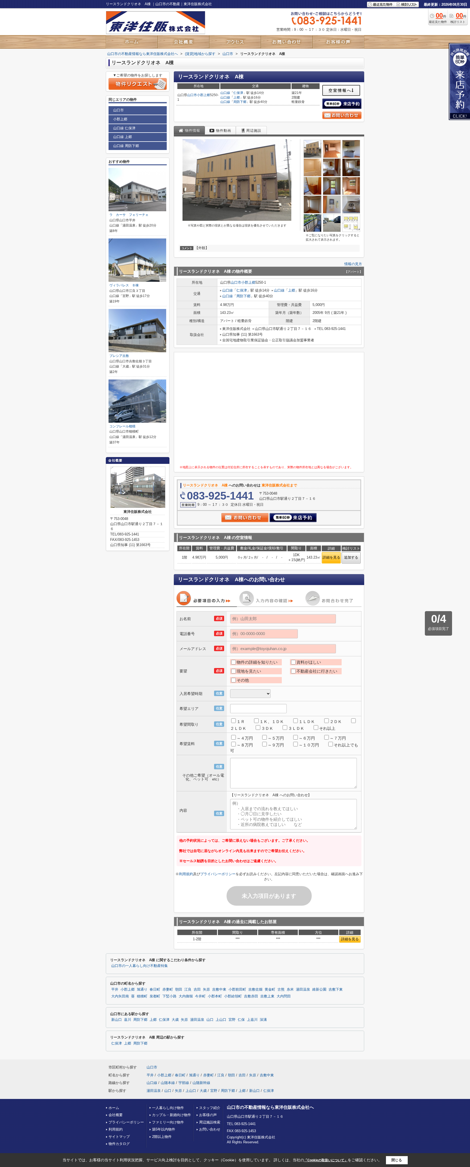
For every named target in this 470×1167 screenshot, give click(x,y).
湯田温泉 (303, 989)
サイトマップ (119, 1137)
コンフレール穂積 (122, 426)
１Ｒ (241, 721)
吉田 (197, 989)
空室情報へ (340, 90)
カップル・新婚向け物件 (171, 1115)
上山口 (221, 1020)
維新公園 (319, 989)
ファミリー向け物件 (168, 1122)
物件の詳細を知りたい (257, 662)
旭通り (142, 989)
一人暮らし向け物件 (168, 1108)
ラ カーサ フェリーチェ (129, 215)
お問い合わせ (209, 1129)
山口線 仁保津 (124, 128)
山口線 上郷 (122, 137)
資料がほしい (308, 662)
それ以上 (327, 728)
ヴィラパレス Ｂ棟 (124, 285)
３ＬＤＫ (296, 728)
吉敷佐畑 (255, 989)
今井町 (200, 996)
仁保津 (238, 93)
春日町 (155, 989)
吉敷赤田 (251, 996)
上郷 (236, 97)
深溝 (263, 1020)
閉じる (396, 1160)
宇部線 (183, 1083)
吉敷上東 (267, 996)
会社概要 (116, 1115)
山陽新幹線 (201, 1083)
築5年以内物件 (163, 1129)
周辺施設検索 (209, 1122)
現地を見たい (249, 671)
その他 (243, 680)
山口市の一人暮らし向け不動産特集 (139, 966)
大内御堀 (186, 996)
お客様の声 (208, 1115)
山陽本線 (168, 1083)
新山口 (116, 1020)
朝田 (178, 989)
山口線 (225, 93)
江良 (187, 989)
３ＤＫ (267, 728)
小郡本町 (215, 996)
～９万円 (276, 745)
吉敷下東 (336, 989)
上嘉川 (252, 1020)
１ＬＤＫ (307, 721)
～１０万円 (309, 745)
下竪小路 (169, 996)
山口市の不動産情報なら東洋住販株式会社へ (270, 1107)
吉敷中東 (219, 989)
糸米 (290, 989)
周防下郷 (239, 102)
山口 (210, 1020)
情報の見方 (353, 264)
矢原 (206, 989)
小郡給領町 (233, 996)
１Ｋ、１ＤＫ (271, 721)
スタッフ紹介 (209, 1108)
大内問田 (284, 996)
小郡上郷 (203, 95)
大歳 (175, 1020)
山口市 (192, 95)
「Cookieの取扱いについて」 (326, 1160)
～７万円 (338, 738)
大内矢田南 (120, 996)
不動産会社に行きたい (316, 671)
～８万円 (245, 745)
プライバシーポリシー (218, 874)
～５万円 (276, 738)
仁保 (241, 1020)
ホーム (114, 1108)
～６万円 (307, 738)
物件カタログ (119, 1144)
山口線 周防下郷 (126, 146)
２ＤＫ (336, 721)
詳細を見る (331, 557)
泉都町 (155, 996)
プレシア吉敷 (119, 356)
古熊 (281, 989)
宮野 (232, 1020)
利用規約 (186, 874)
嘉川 (127, 1020)
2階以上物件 (162, 1137)
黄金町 (270, 989)
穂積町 (142, 996)
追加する (351, 557)
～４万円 (245, 738)
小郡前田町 (237, 989)
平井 (114, 989)
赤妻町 (167, 989)
